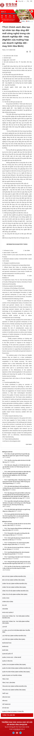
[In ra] (27, 51)
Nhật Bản (5, 650)
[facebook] (13, 733)
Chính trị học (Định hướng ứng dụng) (14, 587)
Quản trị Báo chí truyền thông (12, 675)
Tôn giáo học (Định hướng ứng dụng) (14, 690)
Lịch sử (4, 626)
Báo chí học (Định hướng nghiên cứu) (14, 576)
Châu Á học (5, 598)
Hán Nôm (5, 609)
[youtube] (17, 733)
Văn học (4, 700)
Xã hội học (5, 708)
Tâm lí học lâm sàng (8, 682)
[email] (20, 733)
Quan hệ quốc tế (7, 653)
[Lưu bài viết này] (30, 51)
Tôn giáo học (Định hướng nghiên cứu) (14, 686)
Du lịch (4, 605)
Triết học (5, 693)
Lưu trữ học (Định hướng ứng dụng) (13, 639)
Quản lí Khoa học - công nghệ (11, 657)
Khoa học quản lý (7, 612)
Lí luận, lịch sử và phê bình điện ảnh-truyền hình (16, 631)
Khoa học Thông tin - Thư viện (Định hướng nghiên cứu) (15, 617)
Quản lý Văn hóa (7, 661)
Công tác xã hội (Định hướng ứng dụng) (14, 594)
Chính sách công (7, 601)
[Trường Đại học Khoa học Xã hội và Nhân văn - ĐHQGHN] (2, 5)
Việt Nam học (6, 704)
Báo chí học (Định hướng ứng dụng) (13, 580)
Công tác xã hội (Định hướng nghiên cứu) (15, 590)
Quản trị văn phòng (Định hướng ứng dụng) (16, 671)
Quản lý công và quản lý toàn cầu (13, 711)
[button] (19, 1)
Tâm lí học (5, 679)
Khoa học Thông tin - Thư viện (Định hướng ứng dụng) (15, 622)
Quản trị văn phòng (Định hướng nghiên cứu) (16, 668)
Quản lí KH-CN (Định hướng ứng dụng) (14, 664)
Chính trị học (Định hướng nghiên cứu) (14, 583)
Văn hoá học (6, 697)
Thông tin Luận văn (8, 715)
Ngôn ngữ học (6, 643)
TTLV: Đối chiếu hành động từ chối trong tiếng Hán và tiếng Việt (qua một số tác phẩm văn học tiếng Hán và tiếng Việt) (17, 488)
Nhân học (5, 646)
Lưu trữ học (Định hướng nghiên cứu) (14, 635)
